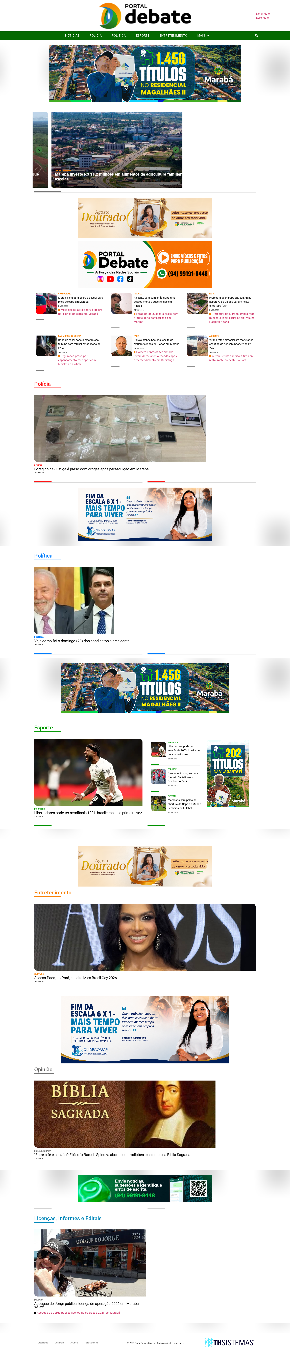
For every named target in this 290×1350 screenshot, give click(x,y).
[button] (257, 35)
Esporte (142, 35)
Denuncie (59, 1342)
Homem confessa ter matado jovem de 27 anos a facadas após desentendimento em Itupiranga (155, 356)
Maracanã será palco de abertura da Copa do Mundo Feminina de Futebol (184, 804)
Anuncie (74, 1342)
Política (119, 35)
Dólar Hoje (263, 13)
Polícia (96, 35)
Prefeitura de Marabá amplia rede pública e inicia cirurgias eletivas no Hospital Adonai (232, 317)
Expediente (43, 1342)
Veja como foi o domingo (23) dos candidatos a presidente (82, 641)
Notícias (72, 35)
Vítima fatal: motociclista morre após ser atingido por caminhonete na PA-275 (231, 344)
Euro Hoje (262, 17)
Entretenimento (173, 35)
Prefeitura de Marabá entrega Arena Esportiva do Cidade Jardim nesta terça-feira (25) (230, 301)
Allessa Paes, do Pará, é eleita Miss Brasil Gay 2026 (75, 978)
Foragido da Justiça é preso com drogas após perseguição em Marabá (101, 179)
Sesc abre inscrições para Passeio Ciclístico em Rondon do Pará (183, 777)
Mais (201, 35)
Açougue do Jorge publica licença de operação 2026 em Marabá (86, 1304)
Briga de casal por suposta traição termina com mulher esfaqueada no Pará (79, 344)
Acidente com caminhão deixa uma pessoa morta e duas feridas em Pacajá (155, 301)
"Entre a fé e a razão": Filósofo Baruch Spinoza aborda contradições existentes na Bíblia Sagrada (112, 1155)
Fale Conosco (91, 1342)
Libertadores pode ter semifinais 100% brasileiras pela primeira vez (88, 813)
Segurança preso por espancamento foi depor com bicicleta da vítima (77, 360)
